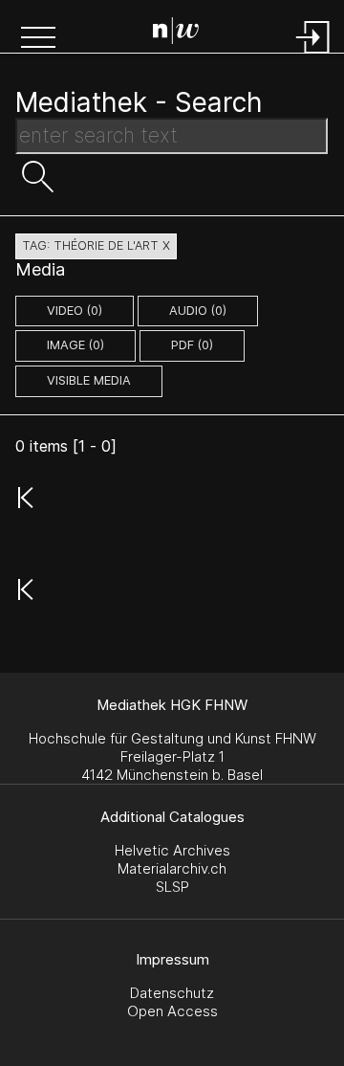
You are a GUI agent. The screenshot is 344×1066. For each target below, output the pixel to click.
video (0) (74, 310)
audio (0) (197, 310)
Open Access (172, 1011)
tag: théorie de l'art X (96, 245)
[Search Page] (176, 33)
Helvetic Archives (172, 850)
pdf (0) (192, 345)
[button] (38, 39)
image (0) (75, 345)
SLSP (172, 886)
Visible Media (89, 380)
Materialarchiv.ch (172, 868)
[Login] (313, 55)
